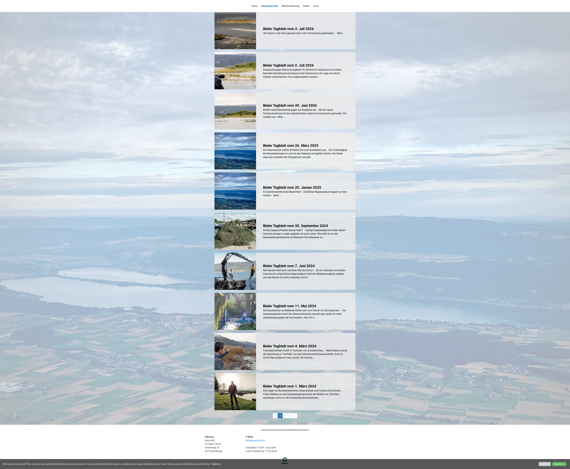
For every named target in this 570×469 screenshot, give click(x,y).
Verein (306, 6)
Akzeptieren (559, 464)
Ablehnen (544, 464)
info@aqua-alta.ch (255, 440)
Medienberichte (269, 6)
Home (254, 6)
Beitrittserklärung (290, 6)
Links (316, 6)
